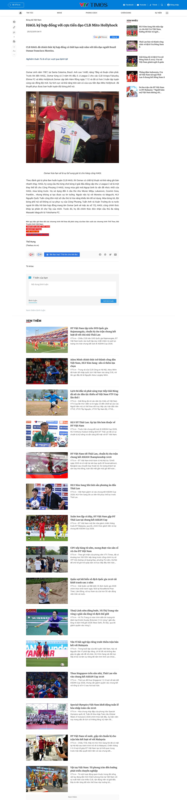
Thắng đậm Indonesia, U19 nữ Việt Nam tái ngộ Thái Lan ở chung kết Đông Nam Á (152, 74)
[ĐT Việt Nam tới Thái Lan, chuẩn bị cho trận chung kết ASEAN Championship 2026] (47, 465)
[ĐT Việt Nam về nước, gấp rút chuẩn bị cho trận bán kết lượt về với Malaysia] (47, 748)
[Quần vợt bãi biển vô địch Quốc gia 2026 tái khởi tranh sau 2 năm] (47, 591)
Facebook (130, 5)
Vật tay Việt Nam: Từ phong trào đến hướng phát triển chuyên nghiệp (93, 769)
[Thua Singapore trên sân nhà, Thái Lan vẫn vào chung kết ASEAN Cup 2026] (47, 685)
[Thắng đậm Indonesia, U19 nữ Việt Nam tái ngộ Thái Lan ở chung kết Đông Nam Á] (132, 76)
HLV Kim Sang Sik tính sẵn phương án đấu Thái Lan (93, 487)
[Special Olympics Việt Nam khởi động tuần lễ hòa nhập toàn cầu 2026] (47, 716)
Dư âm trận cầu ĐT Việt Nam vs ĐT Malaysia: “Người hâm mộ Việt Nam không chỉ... (151, 90)
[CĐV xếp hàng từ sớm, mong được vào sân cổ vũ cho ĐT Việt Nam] (47, 559)
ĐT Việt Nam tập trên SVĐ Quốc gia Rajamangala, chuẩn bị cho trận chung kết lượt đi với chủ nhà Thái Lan (93, 331)
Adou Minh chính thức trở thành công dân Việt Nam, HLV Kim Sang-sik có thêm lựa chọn (93, 363)
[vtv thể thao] (93, 4)
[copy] (14, 27)
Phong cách (91, 13)
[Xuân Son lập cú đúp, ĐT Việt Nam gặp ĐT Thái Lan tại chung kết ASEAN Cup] (47, 528)
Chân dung (126, 13)
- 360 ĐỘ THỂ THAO (34, 229)
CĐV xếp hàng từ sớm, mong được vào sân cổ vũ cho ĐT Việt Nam (94, 549)
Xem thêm (72, 797)
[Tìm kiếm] (162, 4)
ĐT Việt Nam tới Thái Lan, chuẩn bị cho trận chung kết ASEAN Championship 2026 (94, 455)
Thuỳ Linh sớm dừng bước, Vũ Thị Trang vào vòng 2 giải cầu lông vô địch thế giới (94, 612)
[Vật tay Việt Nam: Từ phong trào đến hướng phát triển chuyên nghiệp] (47, 779)
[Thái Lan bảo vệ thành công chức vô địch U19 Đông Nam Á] (132, 46)
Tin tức (29, 13)
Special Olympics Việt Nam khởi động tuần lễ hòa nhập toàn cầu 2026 (94, 706)
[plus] (14, 47)
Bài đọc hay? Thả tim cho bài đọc (64, 254)
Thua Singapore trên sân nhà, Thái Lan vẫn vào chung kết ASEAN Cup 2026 (93, 675)
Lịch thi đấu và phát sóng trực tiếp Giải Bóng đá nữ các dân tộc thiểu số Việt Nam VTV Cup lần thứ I (94, 394)
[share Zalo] (105, 254)
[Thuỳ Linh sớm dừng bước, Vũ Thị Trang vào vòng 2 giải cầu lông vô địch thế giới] (47, 622)
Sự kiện (158, 13)
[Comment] (14, 32)
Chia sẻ (114, 37)
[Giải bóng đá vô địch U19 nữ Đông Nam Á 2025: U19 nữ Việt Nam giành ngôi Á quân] (132, 61)
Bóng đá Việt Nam (33, 20)
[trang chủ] (20, 13)
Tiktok (154, 5)
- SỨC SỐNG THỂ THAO (37, 234)
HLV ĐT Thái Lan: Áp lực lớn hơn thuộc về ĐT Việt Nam (92, 424)
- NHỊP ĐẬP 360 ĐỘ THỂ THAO (38, 227)
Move (59, 13)
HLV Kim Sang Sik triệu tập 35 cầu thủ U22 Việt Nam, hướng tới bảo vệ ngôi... (151, 29)
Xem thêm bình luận (35, 310)
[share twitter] (110, 254)
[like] (14, 22)
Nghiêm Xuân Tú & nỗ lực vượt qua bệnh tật (47, 59)
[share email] (115, 254)
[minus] (14, 54)
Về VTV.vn (16, 5)
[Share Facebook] (100, 254)
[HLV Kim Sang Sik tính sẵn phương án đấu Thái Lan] (47, 497)
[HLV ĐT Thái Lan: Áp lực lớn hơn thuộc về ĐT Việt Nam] (47, 434)
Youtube (143, 5)
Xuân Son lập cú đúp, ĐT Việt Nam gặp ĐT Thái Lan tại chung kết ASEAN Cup (92, 518)
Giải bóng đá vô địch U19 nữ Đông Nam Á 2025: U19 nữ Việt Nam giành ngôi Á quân (151, 59)
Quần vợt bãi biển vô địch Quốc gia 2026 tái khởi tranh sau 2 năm (93, 581)
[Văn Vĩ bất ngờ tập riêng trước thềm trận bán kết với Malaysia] (47, 653)
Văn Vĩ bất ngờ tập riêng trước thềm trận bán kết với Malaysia (94, 644)
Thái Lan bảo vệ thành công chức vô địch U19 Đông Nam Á (151, 44)
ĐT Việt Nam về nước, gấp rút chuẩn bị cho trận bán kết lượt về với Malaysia (93, 738)
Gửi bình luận (108, 301)
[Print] (14, 41)
